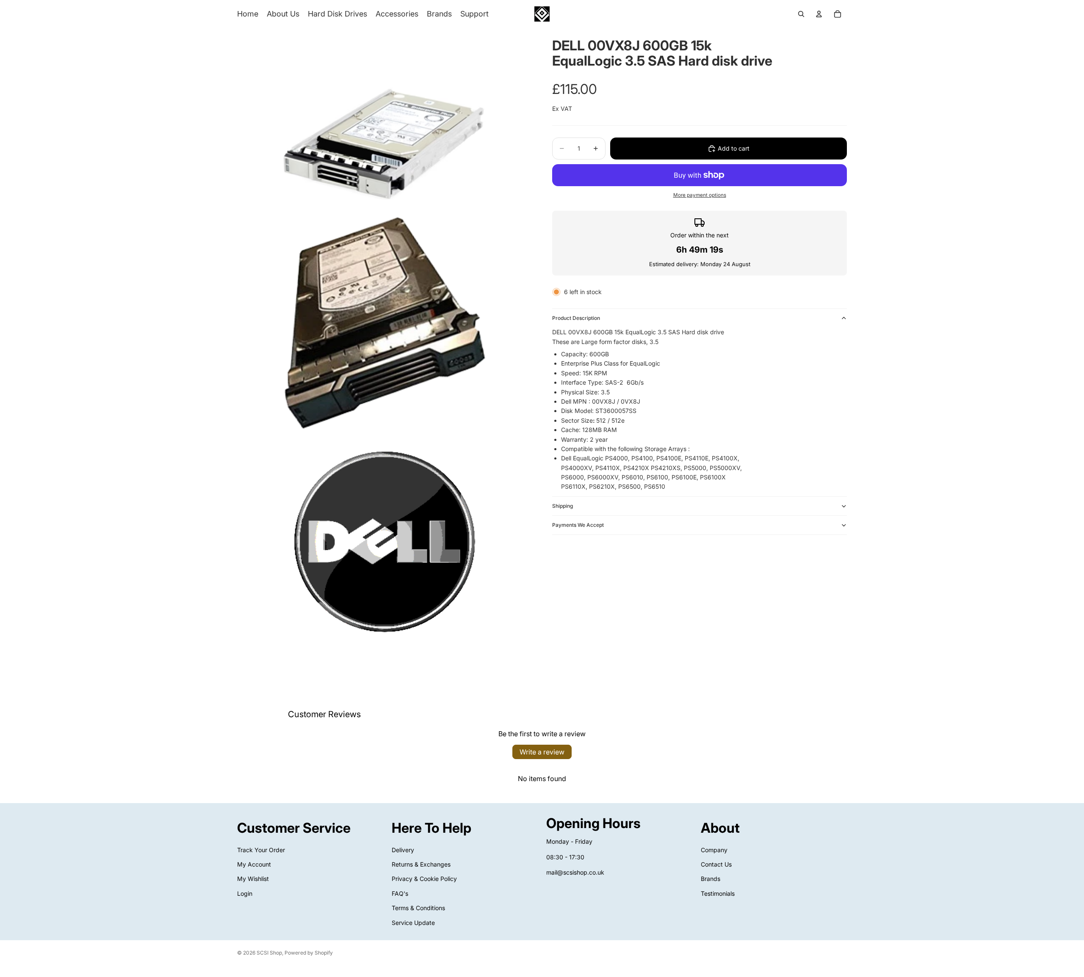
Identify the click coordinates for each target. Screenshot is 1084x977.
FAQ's (400, 893)
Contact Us (716, 864)
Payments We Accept (578, 525)
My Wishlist (253, 878)
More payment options (699, 195)
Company (714, 849)
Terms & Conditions (418, 907)
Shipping (562, 506)
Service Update (413, 922)
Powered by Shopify (309, 952)
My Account (254, 864)
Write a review (542, 752)
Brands (710, 878)
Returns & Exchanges (421, 864)
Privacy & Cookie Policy (424, 878)
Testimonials (718, 893)
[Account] (819, 14)
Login (244, 893)
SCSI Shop (269, 952)
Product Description (576, 318)
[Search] (801, 14)
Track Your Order (261, 849)
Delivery (403, 849)
